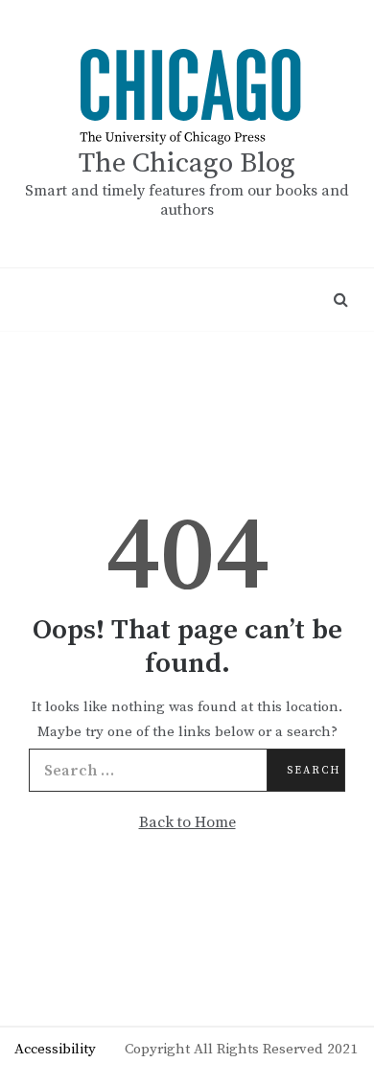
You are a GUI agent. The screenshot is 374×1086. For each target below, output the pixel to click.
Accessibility (55, 1049)
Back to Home (187, 822)
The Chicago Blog (187, 163)
